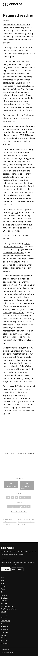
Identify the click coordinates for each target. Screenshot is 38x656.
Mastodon (4, 632)
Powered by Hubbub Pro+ (19, 512)
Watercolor (5, 626)
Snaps (3, 586)
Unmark (4, 601)
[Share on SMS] (21, 506)
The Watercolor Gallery (9, 609)
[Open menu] (34, 4)
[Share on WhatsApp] (17, 506)
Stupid (3, 612)
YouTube (4, 640)
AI (1, 592)
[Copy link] (28, 506)
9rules (6, 453)
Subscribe (6, 569)
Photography (5, 621)
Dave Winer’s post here (13, 252)
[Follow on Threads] (29, 497)
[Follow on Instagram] (25, 497)
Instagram (4, 643)
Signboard (4, 598)
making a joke (9, 300)
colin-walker (18, 453)
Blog (2, 583)
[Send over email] (25, 506)
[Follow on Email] (8, 497)
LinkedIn (4, 635)
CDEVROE (15, 4)
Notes (3, 581)
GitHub (3, 638)
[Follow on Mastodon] (12, 497)
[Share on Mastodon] (13, 506)
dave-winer (26, 453)
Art (2, 623)
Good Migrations (7, 606)
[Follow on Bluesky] (16, 497)
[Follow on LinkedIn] (21, 497)
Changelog (4, 652)
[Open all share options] (9, 506)
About (20, 569)
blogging (11, 453)
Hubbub (4, 603)
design (32, 453)
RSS (13, 569)
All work (4, 618)
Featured (4, 589)
